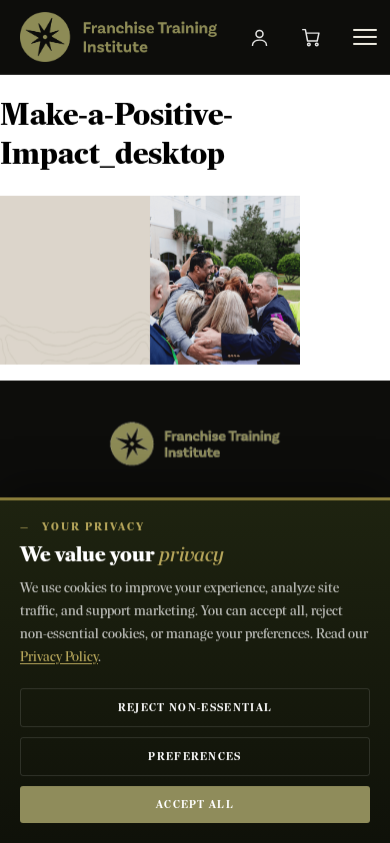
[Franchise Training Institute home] (118, 37)
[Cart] (312, 37)
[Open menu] (365, 37)
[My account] (260, 37)
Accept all (195, 804)
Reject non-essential (195, 707)
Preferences (195, 756)
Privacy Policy (59, 656)
